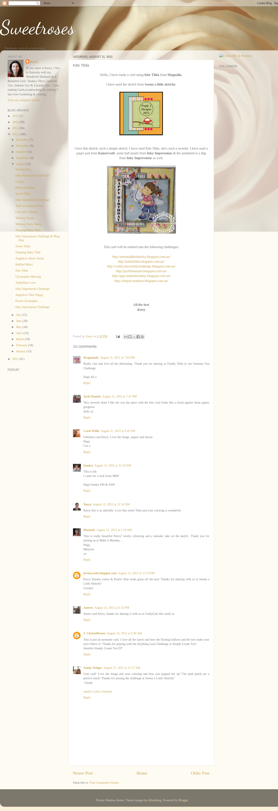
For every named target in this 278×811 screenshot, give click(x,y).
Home (142, 773)
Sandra (88, 465)
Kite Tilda (21, 270)
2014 (15, 122)
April (19, 333)
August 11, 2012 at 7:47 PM (119, 396)
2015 (15, 116)
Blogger (183, 800)
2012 (15, 134)
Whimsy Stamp (24, 218)
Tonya (87, 504)
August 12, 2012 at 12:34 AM (112, 465)
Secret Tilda (22, 193)
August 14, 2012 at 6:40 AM (124, 633)
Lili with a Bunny (26, 212)
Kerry (34, 62)
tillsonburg (154, 800)
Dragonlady (91, 357)
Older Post (200, 773)
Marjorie (89, 530)
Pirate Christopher (26, 301)
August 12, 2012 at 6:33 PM (111, 607)
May (19, 327)
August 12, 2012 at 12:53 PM (136, 573)
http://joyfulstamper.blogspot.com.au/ (141, 271)
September (23, 158)
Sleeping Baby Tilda (27, 230)
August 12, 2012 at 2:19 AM (114, 530)
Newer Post (83, 773)
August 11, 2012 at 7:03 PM (117, 357)
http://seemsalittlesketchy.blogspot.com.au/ (141, 257)
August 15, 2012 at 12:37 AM (121, 667)
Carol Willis (91, 431)
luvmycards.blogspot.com (100, 573)
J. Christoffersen (94, 633)
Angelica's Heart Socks (29, 258)
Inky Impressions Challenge (32, 175)
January (21, 351)
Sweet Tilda (22, 246)
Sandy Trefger (92, 667)
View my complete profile (24, 100)
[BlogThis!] (130, 337)
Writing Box (23, 169)
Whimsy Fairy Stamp (28, 224)
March (20, 339)
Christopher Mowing (28, 276)
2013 (15, 128)
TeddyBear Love (25, 282)
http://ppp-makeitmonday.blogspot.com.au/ (141, 276)
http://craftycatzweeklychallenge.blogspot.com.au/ (141, 266)
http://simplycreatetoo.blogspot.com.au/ (141, 281)
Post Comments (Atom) (104, 782)
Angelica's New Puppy (29, 295)
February (22, 345)
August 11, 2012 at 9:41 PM (118, 431)
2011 (15, 359)
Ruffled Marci (24, 264)
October (21, 151)
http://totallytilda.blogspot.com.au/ (141, 261)
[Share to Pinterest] (142, 337)
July (19, 314)
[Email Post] (117, 336)
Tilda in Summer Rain (29, 206)
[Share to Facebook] (138, 337)
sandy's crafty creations (97, 691)
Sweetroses (37, 27)
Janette (88, 607)
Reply (87, 383)
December (22, 139)
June (19, 321)
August (21, 164)
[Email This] (126, 337)
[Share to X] (134, 337)
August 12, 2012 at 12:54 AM (111, 504)
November (23, 145)
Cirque (19, 181)
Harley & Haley (25, 187)
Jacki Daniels (92, 396)
